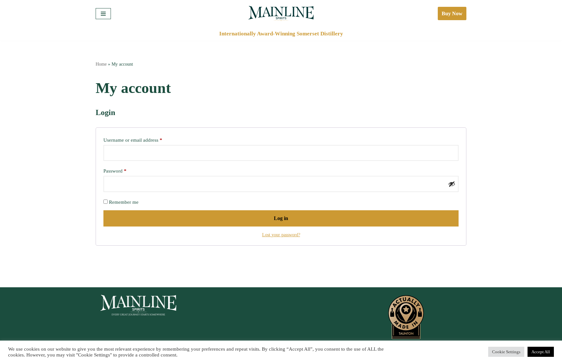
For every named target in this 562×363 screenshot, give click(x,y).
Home (101, 64)
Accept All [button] (540, 351)
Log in (281, 218)
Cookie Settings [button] (506, 351)
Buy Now (452, 13)
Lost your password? (281, 234)
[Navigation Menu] (103, 13)
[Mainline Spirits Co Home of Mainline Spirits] (281, 13)
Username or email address (132, 140)
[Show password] (451, 184)
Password (115, 171)
